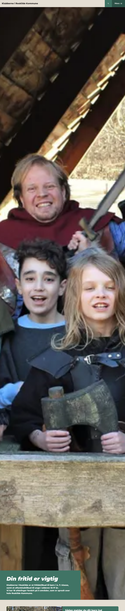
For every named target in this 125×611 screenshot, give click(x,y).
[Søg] (108, 3)
